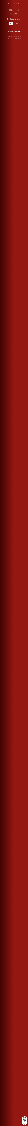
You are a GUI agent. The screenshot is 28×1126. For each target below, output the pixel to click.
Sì (10, 23)
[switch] (24, 1124)
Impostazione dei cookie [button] (14, 36)
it (12, 3)
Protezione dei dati (14, 35)
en (16, 3)
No (17, 23)
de (9, 3)
